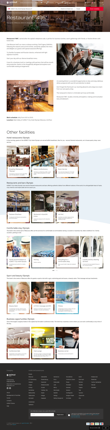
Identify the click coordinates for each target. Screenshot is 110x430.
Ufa (80, 398)
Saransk (68, 387)
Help (8, 406)
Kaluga (43, 395)
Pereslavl (68, 384)
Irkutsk (43, 387)
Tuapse (80, 387)
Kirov (55, 379)
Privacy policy (88, 414)
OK (105, 428)
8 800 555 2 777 (10, 385)
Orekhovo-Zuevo (70, 379)
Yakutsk (93, 384)
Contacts (74, 2)
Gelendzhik (44, 376)
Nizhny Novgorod (58, 398)
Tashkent (31, 404)
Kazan (42, 392)
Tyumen (81, 392)
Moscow (31, 376)
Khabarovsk (94, 376)
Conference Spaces (49, 2)
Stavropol (81, 379)
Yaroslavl (93, 387)
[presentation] (9, 252)
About (8, 392)
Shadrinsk (93, 379)
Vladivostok (32, 395)
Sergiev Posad (70, 395)
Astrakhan (31, 390)
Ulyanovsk (81, 395)
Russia (30, 374)
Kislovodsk (56, 382)
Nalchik (56, 392)
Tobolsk (81, 384)
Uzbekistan (32, 402)
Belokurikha (32, 392)
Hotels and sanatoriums (26, 2)
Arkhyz (30, 387)
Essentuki (43, 382)
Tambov (81, 382)
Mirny (55, 387)
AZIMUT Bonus (59, 2)
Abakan (31, 382)
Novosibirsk (69, 376)
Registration (60, 414)
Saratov (68, 390)
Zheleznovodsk (45, 384)
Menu (100, 2)
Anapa (30, 384)
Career (8, 398)
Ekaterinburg (44, 379)
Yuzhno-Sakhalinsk (96, 382)
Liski (55, 384)
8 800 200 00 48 (11, 381)
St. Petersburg (32, 379)
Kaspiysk (43, 398)
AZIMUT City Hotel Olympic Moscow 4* (18, 12)
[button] (53, 270)
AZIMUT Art (67, 2)
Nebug (55, 395)
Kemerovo (56, 376)
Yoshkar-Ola (44, 390)
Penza (67, 382)
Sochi (80, 376)
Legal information (25, 423)
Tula (80, 390)
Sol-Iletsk (68, 398)
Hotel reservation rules (75, 416)
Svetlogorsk (69, 392)
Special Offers (38, 2)
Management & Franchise (13, 395)
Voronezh (31, 398)
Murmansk (56, 390)
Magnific (14, 424)
